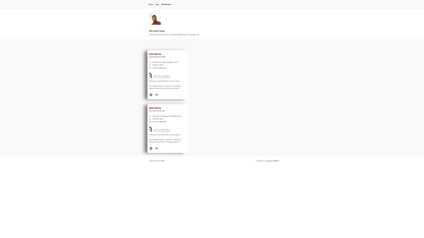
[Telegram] (151, 95)
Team (157, 4)
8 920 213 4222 (158, 65)
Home (151, 4)
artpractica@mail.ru (159, 68)
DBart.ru (276, 161)
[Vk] (156, 95)
